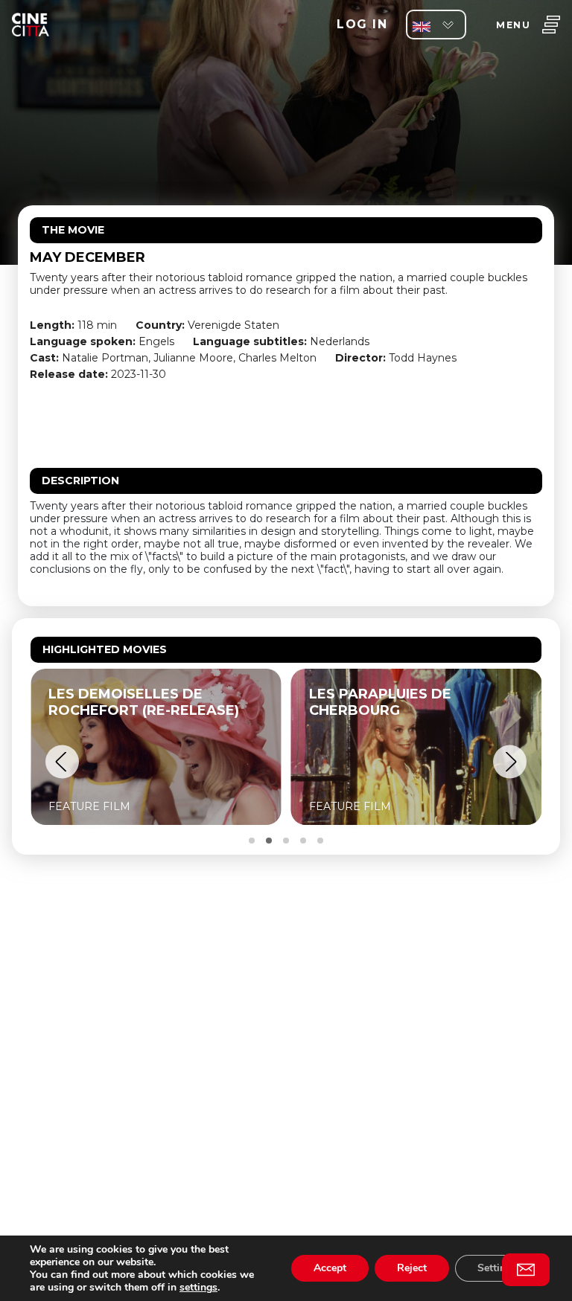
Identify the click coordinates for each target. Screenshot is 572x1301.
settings (198, 1287)
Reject (412, 1268)
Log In (362, 24)
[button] (62, 762)
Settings (497, 1268)
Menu (513, 24)
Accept (330, 1268)
